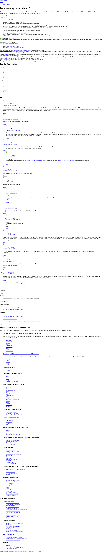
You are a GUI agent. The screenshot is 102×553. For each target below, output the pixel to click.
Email (2, 295)
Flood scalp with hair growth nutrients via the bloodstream (21, 354)
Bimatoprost (9, 393)
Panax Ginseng (9, 347)
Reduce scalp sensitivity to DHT (13, 434)
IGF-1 (7, 376)
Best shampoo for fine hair (12, 517)
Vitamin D (8, 403)
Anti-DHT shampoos (11, 505)
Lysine (7, 360)
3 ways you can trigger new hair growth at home (15, 307)
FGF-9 (7, 380)
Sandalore (8, 387)
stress (77, 51)
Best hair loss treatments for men (13, 529)
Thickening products (9, 534)
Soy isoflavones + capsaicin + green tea (15, 469)
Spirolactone (9, 455)
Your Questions (6, 4)
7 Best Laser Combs (11, 527)
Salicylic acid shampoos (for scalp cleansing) (16, 509)
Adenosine (8, 388)
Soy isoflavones (9, 456)
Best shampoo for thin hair (12, 516)
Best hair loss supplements (12, 524)
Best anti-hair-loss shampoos (12, 503)
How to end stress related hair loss (67, 132)
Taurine (8, 349)
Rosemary (8, 401)
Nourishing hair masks (11, 530)
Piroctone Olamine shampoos (13, 511)
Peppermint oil (9, 423)
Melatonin (8, 406)
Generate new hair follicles (12, 440)
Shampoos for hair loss (8, 501)
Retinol (7, 348)
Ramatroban (9, 422)
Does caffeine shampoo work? (13, 512)
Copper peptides (10, 395)
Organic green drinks (11, 495)
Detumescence (9, 351)
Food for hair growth (11, 492)
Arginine (8, 343)
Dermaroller (9, 345)
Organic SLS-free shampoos (12, 507)
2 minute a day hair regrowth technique (66, 160)
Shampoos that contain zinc (12, 513)
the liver (22, 47)
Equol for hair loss (10, 472)
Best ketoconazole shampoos (13, 504)
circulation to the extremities (14, 46)
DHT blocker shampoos (11, 548)
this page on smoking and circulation (34, 59)
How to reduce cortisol (11, 473)
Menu (1, 2)
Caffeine (8, 397)
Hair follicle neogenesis (11, 441)
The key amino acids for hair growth (14, 481)
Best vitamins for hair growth (13, 526)
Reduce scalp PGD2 (11, 412)
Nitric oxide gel (9, 341)
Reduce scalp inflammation (11, 417)
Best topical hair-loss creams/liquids (14, 523)
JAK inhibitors (9, 420)
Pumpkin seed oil (10, 462)
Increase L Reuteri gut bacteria (13, 480)
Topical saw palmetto (11, 463)
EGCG (7, 431)
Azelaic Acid (9, 405)
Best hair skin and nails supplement (14, 531)
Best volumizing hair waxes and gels (14, 537)
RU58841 (8, 430)
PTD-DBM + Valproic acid (12, 399)
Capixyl (8, 452)
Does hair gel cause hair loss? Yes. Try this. (13, 309)
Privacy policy (37, 551)
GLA (7, 470)
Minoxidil (8, 340)
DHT (72, 51)
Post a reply (3, 17)
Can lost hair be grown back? (10, 319)
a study (6, 54)
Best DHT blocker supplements (13, 454)
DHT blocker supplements (12, 545)
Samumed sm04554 (10, 390)
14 (0, 18)
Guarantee (30, 551)
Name (2, 293)
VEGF (7, 377)
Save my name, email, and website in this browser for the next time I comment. (20, 298)
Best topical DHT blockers (12, 451)
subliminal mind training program (34, 160)
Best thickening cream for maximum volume (16, 538)
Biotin (7, 363)
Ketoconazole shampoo (11, 459)
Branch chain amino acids (12, 494)
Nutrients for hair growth (11, 477)
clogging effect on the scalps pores (22, 50)
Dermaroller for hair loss (11, 443)
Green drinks (9, 491)
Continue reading (4, 15)
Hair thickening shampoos (12, 508)
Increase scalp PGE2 (9, 367)
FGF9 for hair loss (10, 444)
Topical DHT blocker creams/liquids (14, 547)
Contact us (24, 551)
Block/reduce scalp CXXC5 (12, 413)
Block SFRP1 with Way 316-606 (14, 414)
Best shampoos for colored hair (13, 515)
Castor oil (8, 370)
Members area (18, 551)
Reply (4, 113)
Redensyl (8, 391)
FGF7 (7, 379)
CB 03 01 (8, 433)
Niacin (7, 344)
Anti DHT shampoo (10, 460)
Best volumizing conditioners (13, 540)
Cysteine (8, 359)
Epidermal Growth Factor (12, 381)
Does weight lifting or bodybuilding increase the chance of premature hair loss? (21, 321)
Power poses (9, 474)
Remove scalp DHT (10, 450)
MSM (7, 364)
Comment (3, 290)
